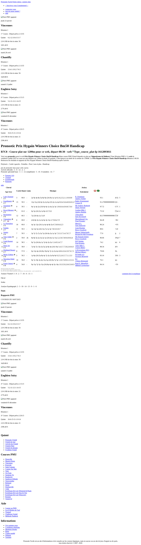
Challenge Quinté (11, 514)
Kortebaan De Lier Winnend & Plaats (18, 491)
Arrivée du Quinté (11, 444)
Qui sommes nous (11, 525)
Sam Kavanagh (80, 217)
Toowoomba (9, 481)
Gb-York (8, 473)
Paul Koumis (79, 243)
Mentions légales (11, 529)
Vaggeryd (8, 499)
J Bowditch (79, 215)
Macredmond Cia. (81, 219)
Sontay (5, 232)
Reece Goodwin (80, 230)
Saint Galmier (10, 467)
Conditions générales (12, 527)
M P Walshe (79, 241)
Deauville (8, 459)
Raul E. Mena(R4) (81, 263)
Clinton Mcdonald (81, 261)
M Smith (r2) (79, 254)
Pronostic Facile (16, 2)
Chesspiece (7, 219)
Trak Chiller (7, 237)
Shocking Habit (8, 259)
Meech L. (78, 223)
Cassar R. (78, 203)
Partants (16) (9, 175)
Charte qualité (10, 533)
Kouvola (8, 465)
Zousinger (6, 206)
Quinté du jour (10, 442)
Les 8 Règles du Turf (12, 510)
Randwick (8, 477)
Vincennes (9, 463)
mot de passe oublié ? (12, 11)
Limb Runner (8, 241)
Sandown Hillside (11, 479)
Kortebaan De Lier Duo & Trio (16, 493)
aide (6, 13)
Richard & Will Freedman (84, 234)
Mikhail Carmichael (82, 265)
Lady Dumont (8, 197)
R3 (76, 259)
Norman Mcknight (81, 256)
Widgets (8, 535)
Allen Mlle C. (80, 246)
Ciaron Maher (80, 248)
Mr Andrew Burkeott (82, 206)
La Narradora (8, 223)
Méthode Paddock (11, 516)
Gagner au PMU (11, 508)
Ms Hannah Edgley (82, 237)
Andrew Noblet (80, 199)
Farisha (5, 228)
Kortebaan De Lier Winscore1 (15, 495)
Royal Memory (8, 210)
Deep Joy (6, 246)
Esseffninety (7, 201)
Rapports (8, 181)
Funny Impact (8, 263)
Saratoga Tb (9, 475)
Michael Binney (80, 252)
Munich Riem (10, 461)
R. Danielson (79, 197)
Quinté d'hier (9, 446)
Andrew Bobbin (80, 212)
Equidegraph (9, 179)
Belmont (8, 483)
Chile (7, 489)
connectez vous (10, 9)
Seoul (7, 485)
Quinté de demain (11, 448)
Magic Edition (8, 255)
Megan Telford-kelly (82, 232)
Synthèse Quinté (11, 450)
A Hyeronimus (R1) (82, 250)
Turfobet (8, 537)
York (7, 471)
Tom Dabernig (80, 225)
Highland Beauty (9, 250)
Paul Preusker (80, 221)
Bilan (7, 531)
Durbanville (9, 487)
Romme (8, 497)
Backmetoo (7, 215)
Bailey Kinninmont (82, 201)
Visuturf (8, 177)
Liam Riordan (80, 228)
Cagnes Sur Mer (11, 469)
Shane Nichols (80, 208)
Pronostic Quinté (11, 440)
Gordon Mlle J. (80, 210)
